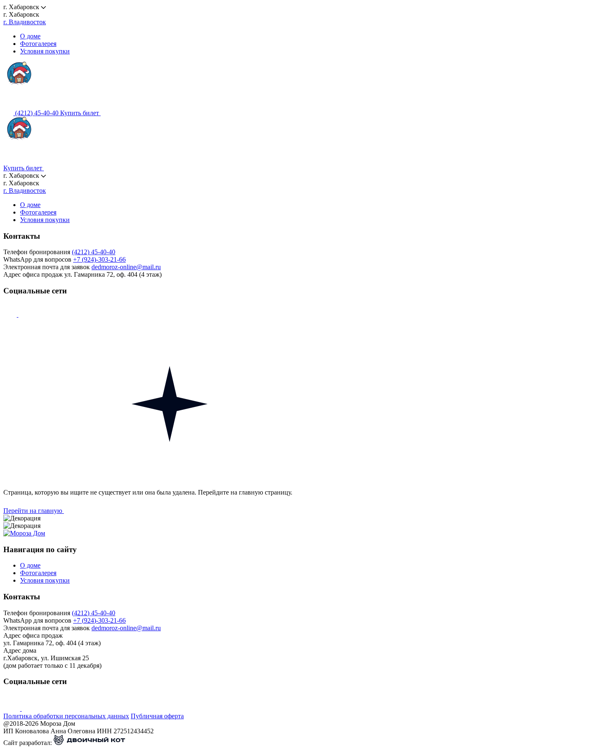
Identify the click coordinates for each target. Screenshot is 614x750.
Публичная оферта (157, 716)
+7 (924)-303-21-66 (99, 259)
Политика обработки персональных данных (66, 716)
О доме (30, 36)
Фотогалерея (38, 43)
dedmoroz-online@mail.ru (126, 266)
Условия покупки (45, 51)
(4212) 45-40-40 (93, 251)
